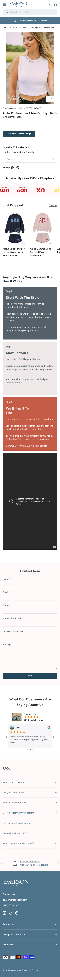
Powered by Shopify (30, 970)
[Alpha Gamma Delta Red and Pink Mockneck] (42, 228)
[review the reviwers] (48, 728)
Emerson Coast (10, 108)
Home (5, 28)
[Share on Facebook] (12, 167)
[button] (55, 5)
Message (7, 644)
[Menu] (4, 5)
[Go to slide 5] (30, 749)
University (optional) (13, 631)
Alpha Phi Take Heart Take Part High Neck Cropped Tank (32, 28)
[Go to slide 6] (32, 749)
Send (30, 675)
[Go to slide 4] (27, 749)
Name (5, 579)
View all (53, 205)
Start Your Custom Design (19, 133)
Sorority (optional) (12, 618)
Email (5, 592)
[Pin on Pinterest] (18, 167)
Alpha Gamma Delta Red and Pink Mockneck (40, 252)
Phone (6, 605)
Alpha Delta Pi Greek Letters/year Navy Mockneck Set (14, 252)
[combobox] (30, 12)
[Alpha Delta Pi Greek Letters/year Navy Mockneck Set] (15, 228)
